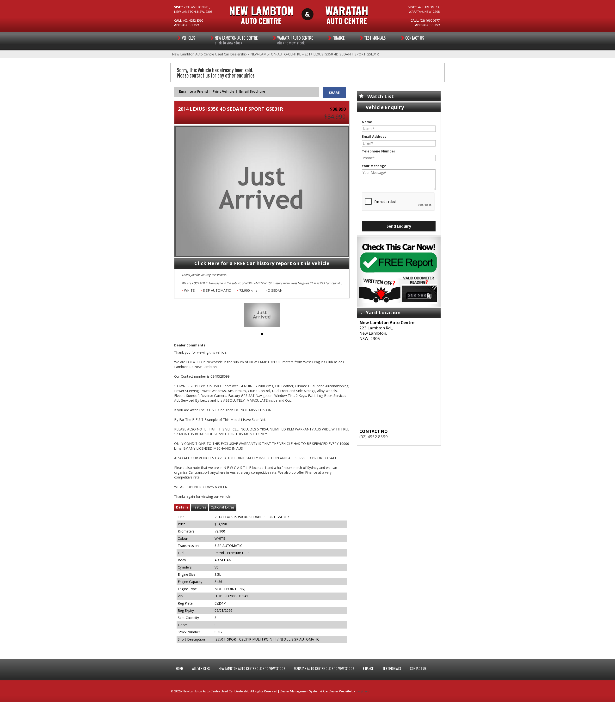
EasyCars (362, 691)
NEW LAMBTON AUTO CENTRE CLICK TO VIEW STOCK (252, 668)
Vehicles (188, 38)
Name (367, 122)
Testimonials (375, 38)
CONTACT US (418, 668)
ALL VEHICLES (201, 668)
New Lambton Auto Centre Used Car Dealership (209, 54)
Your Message (374, 165)
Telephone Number (378, 151)
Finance (338, 38)
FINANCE (368, 668)
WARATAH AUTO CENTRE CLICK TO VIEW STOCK (324, 668)
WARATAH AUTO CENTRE (295, 40)
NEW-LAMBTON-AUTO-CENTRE (275, 54)
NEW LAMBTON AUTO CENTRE (236, 40)
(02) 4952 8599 (373, 436)
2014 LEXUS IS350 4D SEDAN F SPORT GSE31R (342, 54)
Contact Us (414, 38)
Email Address (374, 136)
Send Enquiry (399, 226)
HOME (179, 668)
